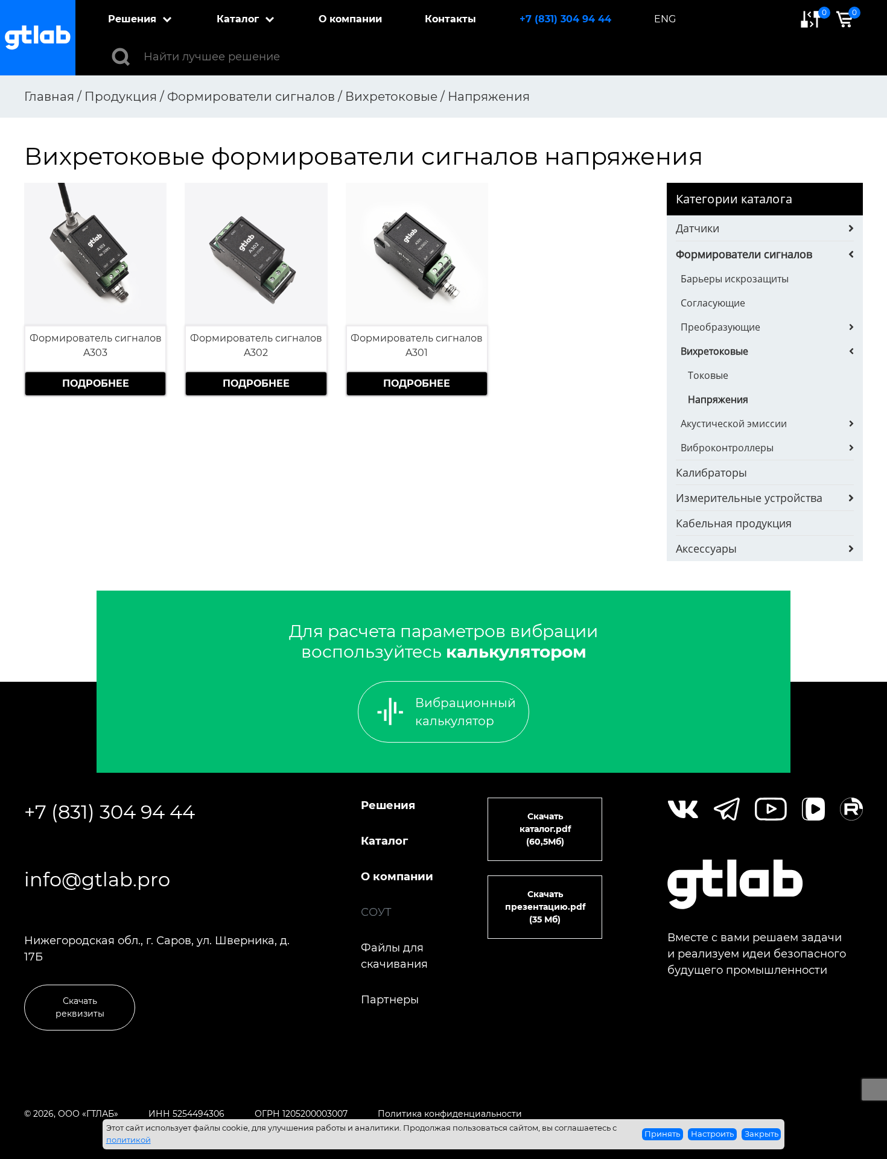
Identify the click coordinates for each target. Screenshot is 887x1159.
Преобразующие (720, 327)
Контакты (450, 19)
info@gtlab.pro (97, 879)
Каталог (238, 19)
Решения (132, 19)
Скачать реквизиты (80, 1007)
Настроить (712, 1133)
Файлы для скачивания (394, 956)
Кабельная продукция (734, 523)
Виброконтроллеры (727, 447)
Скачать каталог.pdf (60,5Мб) (545, 829)
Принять (662, 1133)
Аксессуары (706, 548)
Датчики (697, 228)
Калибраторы (711, 472)
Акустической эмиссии (734, 423)
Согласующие (713, 303)
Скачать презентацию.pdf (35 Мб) (545, 907)
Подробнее (95, 383)
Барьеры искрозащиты (735, 278)
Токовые (708, 375)
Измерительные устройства (749, 498)
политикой (128, 1140)
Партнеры (390, 999)
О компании (350, 19)
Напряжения (718, 399)
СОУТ (376, 912)
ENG (665, 19)
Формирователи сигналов (744, 254)
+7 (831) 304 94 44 (565, 19)
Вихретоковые (714, 351)
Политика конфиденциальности (450, 1113)
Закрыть (761, 1133)
